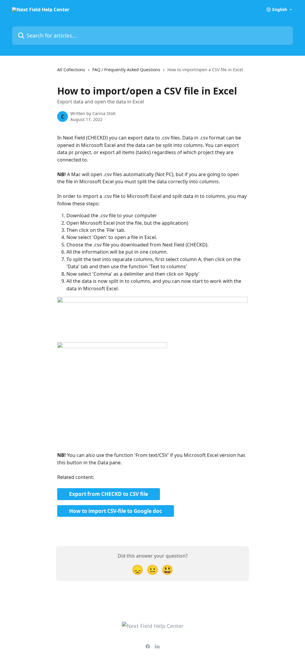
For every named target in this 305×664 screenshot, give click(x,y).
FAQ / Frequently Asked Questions (126, 69)
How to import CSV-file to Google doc (115, 511)
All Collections (71, 69)
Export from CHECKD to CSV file (108, 494)
